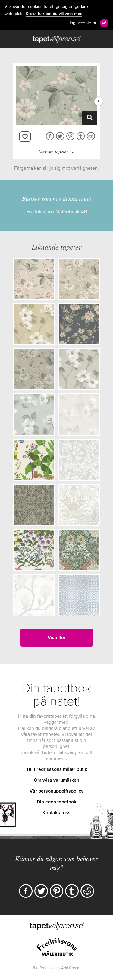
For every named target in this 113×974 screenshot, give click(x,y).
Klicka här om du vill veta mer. (54, 13)
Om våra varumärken (56, 780)
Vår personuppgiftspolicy (56, 791)
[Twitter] (41, 891)
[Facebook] (26, 891)
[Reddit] (87, 891)
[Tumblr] (72, 891)
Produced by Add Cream (59, 968)
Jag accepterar (82, 22)
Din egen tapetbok (56, 802)
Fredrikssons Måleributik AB (56, 212)
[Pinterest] (56, 891)
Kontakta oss (56, 813)
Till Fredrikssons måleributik (56, 769)
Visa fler (57, 638)
